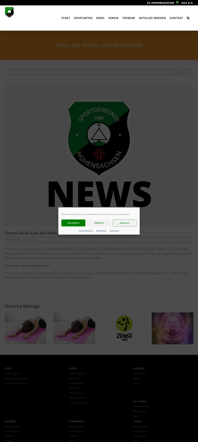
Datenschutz (101, 230)
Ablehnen (99, 223)
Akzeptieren (73, 223)
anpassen (124, 223)
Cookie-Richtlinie (86, 230)
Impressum (114, 230)
